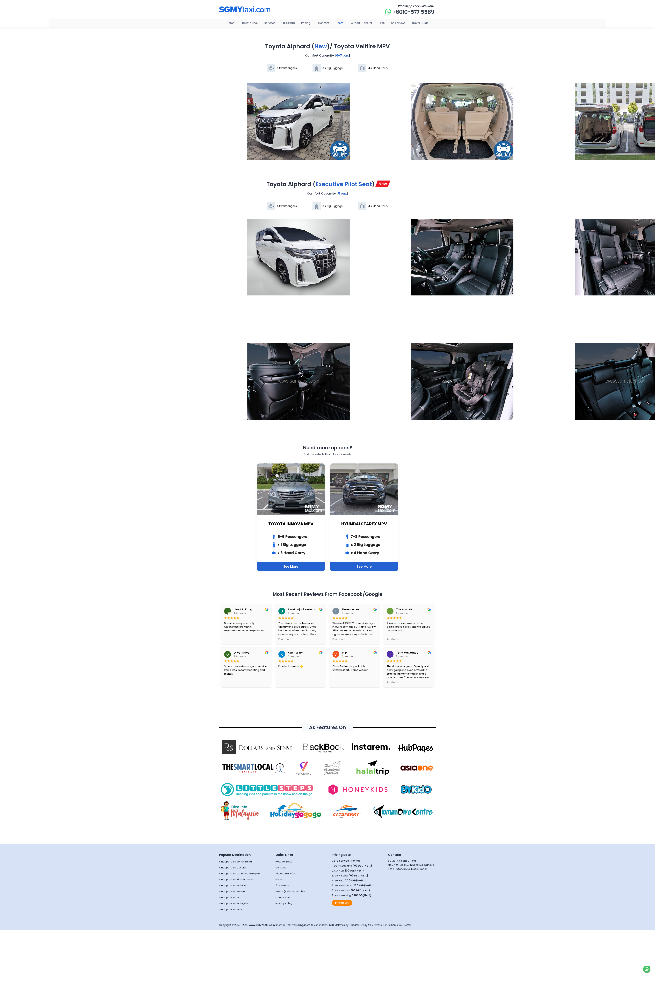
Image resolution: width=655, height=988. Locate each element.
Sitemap (280, 925)
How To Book (283, 861)
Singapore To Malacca (233, 885)
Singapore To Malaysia (233, 903)
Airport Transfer (285, 873)
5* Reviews (282, 885)
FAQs (278, 879)
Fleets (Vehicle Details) (290, 891)
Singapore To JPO (230, 909)
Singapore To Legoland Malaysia (239, 873)
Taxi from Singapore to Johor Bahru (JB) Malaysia (315, 925)
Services (280, 867)
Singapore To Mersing (232, 891)
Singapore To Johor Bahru (235, 861)
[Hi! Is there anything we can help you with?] (646, 969)
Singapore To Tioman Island (236, 879)
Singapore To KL (229, 897)
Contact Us (282, 897)
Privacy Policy (283, 903)
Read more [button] (284, 639)
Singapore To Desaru (232, 867)
